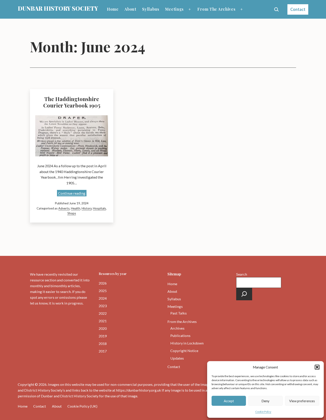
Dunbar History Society (58, 8)
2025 (103, 291)
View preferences (302, 401)
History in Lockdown (187, 343)
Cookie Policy (263, 411)
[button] (317, 367)
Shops (71, 213)
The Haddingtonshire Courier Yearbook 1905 (71, 102)
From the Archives (216, 9)
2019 (103, 336)
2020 (103, 328)
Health (75, 208)
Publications (180, 335)
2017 (103, 351)
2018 (103, 343)
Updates (177, 358)
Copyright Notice (184, 350)
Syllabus (150, 9)
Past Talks (178, 313)
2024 (103, 298)
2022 (103, 313)
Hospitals (99, 208)
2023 (103, 306)
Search (241, 274)
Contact (297, 9)
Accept (229, 401)
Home (113, 9)
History (87, 208)
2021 (103, 321)
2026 (103, 283)
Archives (177, 328)
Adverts (64, 208)
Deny (265, 401)
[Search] (244, 294)
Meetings (174, 9)
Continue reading (72, 193)
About (130, 9)
